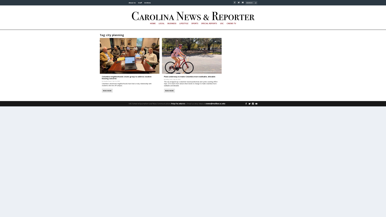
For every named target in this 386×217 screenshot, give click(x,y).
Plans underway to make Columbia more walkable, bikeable (189, 77)
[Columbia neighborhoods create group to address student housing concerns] (130, 56)
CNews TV (231, 24)
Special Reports (209, 24)
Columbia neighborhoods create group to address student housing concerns (127, 78)
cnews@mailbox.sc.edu (215, 103)
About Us (132, 3)
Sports (194, 24)
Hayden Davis (107, 81)
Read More (107, 91)
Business (171, 24)
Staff (140, 3)
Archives (147, 3)
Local (161, 24)
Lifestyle (183, 24)
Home (153, 24)
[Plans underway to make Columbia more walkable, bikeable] (192, 56)
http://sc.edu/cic (178, 103)
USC (222, 24)
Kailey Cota (169, 79)
